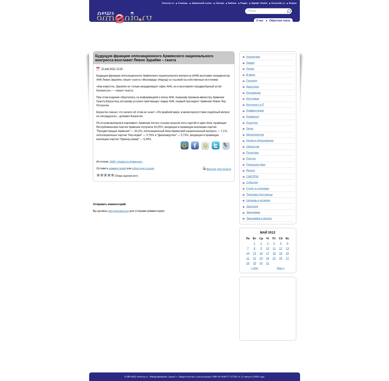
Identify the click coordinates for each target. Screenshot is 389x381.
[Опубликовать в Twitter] (216, 148)
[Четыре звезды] (109, 175)
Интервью (252, 98)
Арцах (250, 68)
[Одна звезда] (98, 175)
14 (247, 253)
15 (254, 253)
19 (280, 253)
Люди (249, 128)
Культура (252, 122)
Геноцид (251, 80)
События (252, 182)
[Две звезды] (102, 175)
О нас (260, 20)
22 (254, 258)
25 (274, 258)
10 (267, 248)
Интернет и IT (255, 104)
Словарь (183, 3)
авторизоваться (118, 211)
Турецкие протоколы (259, 194)
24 (267, 258)
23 (261, 258)
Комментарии (255, 110)
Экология (252, 206)
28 (247, 263)
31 (267, 263)
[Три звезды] (105, 175)
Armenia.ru (168, 3)
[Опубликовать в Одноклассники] (205, 148)
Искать (289, 11)
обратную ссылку (143, 168)
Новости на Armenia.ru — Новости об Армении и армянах (125, 18)
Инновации (253, 92)
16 (261, 253)
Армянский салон (202, 3)
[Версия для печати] (204, 169)
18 (274, 253)
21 (247, 258)
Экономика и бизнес (259, 218)
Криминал (252, 116)
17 (267, 253)
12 (280, 248)
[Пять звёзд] (112, 175)
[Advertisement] (194, 35)
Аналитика (253, 56)
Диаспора (252, 86)
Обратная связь (279, 20)
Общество (252, 146)
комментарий (117, 168)
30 (261, 263)
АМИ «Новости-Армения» (126, 161)
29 (254, 263)
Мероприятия (255, 134)
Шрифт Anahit (259, 3)
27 (287, 258)
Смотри (220, 3)
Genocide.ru (278, 3)
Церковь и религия (258, 200)
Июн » (281, 268)
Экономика (253, 212)
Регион (250, 170)
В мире (250, 74)
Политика (252, 152)
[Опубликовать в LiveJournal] (226, 148)
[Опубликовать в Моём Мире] (185, 148)
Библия (232, 3)
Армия (250, 62)
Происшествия (255, 164)
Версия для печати (219, 169)
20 (287, 253)
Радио (243, 3)
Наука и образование (260, 140)
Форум (292, 3)
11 (274, 248)
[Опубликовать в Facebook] (195, 148)
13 (287, 248)
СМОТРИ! (252, 176)
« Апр (254, 268)
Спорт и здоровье (257, 188)
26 (280, 258)
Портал (251, 158)
